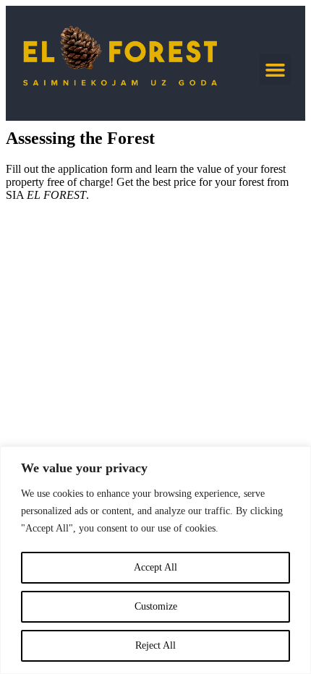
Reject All (155, 645)
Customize (156, 606)
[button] (275, 69)
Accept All (155, 567)
